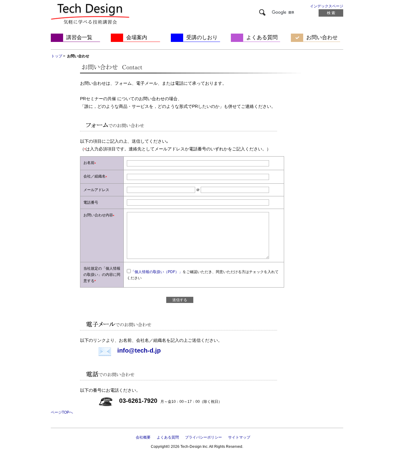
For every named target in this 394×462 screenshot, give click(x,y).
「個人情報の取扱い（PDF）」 (157, 272)
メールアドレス (96, 190)
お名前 (88, 163)
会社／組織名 (94, 176)
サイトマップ (239, 437)
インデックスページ (326, 6)
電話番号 (90, 202)
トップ (56, 56)
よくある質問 (262, 37)
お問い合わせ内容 (98, 215)
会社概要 (143, 437)
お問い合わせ (322, 37)
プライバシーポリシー (203, 437)
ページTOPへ (62, 412)
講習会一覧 (79, 37)
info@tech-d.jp (139, 350)
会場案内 (136, 37)
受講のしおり (202, 37)
